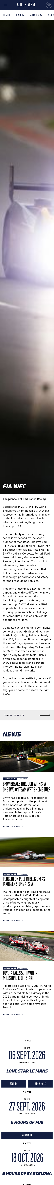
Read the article (13, 826)
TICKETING (19, 15)
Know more (40, 1084)
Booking (14, 1084)
